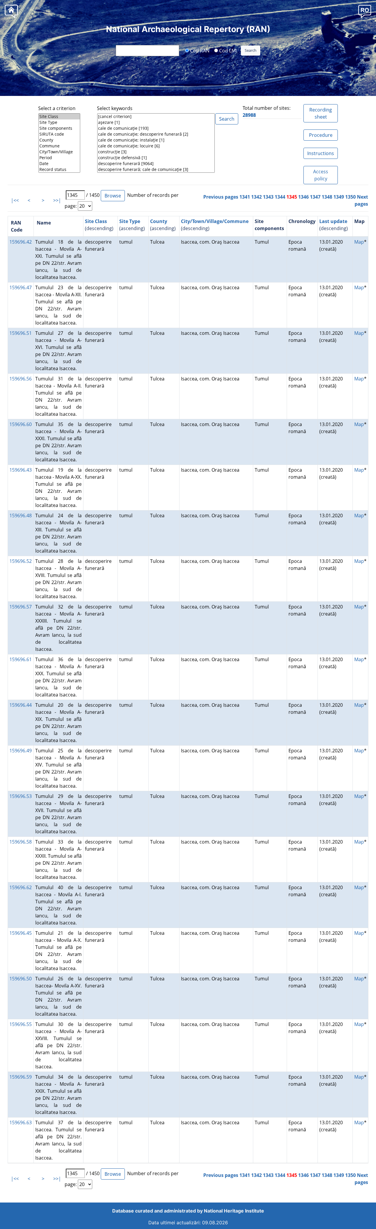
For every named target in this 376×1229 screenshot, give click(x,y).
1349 (338, 197)
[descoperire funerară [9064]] (156, 164)
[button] (364, 11)
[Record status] (59, 169)
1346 (303, 197)
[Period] (59, 158)
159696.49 (20, 750)
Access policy (320, 175)
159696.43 (20, 470)
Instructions (320, 153)
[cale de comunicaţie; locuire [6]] (156, 146)
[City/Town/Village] (59, 152)
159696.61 (20, 659)
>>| (57, 200)
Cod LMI (227, 50)
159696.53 (20, 796)
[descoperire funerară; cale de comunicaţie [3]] (156, 169)
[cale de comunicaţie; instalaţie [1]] (156, 140)
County (158, 221)
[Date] (59, 164)
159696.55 (20, 1024)
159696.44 (20, 705)
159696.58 (20, 842)
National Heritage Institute (234, 1211)
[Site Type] (59, 122)
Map (359, 242)
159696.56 (20, 378)
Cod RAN (199, 50)
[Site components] (59, 128)
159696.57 (20, 606)
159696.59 (20, 1077)
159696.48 (20, 515)
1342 (256, 197)
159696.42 (20, 242)
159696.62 (20, 887)
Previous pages (220, 197)
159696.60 (20, 424)
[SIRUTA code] (59, 134)
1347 (315, 197)
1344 (280, 197)
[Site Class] (59, 116)
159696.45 (20, 933)
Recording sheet (320, 113)
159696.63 (20, 1122)
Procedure (321, 135)
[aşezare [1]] (156, 122)
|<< (15, 200)
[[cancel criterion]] (156, 116)
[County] (59, 140)
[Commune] (59, 146)
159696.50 (20, 978)
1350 (350, 197)
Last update (333, 221)
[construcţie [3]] (156, 152)
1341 (244, 197)
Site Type (129, 221)
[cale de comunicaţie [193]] (156, 128)
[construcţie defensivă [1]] (156, 158)
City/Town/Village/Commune (215, 221)
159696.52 (20, 561)
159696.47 (20, 287)
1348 (327, 197)
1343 (268, 197)
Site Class (96, 221)
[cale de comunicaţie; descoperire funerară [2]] (156, 134)
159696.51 (20, 333)
